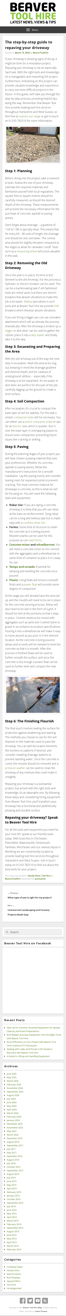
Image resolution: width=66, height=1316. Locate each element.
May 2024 (11, 1105)
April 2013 (12, 1242)
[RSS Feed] (45, 1301)
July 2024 (11, 1098)
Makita (28, 301)
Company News (15, 1266)
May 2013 (11, 1238)
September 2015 (15, 1170)
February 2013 (14, 1249)
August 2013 (13, 1231)
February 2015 (14, 1192)
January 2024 (13, 1120)
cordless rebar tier (34, 523)
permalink (40, 878)
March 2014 (12, 1220)
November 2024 (15, 1088)
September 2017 (15, 1145)
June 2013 (11, 1234)
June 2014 (11, 1209)
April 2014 (12, 1217)
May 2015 (11, 1184)
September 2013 (15, 1227)
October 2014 (13, 1199)
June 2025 (11, 1073)
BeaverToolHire (40, 52)
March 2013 (12, 1245)
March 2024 (12, 1113)
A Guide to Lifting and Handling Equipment (28, 1056)
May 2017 (11, 1152)
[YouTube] (37, 1301)
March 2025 (12, 1080)
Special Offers (13, 1281)
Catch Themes (41, 1311)
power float (30, 584)
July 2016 (11, 1163)
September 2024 (15, 1091)
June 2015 (11, 1181)
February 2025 (14, 1084)
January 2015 (13, 1195)
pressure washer (15, 768)
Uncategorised (14, 1288)
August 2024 (13, 1095)
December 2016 (14, 1156)
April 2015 (12, 1188)
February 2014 (14, 1224)
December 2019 (14, 1138)
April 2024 (12, 1109)
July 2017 (11, 1149)
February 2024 (14, 1116)
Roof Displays (13, 1277)
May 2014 (11, 1213)
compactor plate (24, 417)
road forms (34, 540)
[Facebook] (23, 1301)
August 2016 (13, 1159)
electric (17, 426)
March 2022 (12, 1134)
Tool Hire (45, 875)
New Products (14, 1273)
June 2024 (11, 1102)
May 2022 (11, 1131)
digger (9, 330)
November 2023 (15, 1127)
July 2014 (11, 1206)
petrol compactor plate (38, 422)
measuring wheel (27, 251)
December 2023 (14, 1123)
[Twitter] (30, 1301)
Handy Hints (34, 875)
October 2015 (13, 1166)
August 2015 (13, 1174)
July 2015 (11, 1177)
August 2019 (13, 1141)
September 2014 (15, 1202)
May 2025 (11, 1077)
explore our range (29, 116)
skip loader (38, 335)
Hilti (56, 306)
